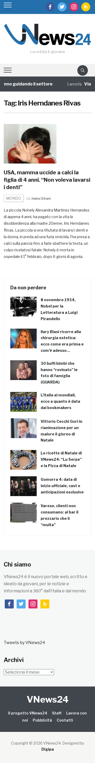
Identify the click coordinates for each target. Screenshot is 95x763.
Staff (56, 713)
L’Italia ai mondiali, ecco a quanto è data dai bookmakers (60, 401)
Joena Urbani (41, 198)
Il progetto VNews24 (27, 713)
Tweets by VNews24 (24, 642)
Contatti (65, 720)
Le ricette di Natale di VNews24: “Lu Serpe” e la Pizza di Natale (61, 459)
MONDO (13, 198)
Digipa (47, 749)
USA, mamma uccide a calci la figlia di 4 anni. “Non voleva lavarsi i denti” (47, 179)
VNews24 (48, 699)
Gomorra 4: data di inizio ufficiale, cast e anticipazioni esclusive (62, 485)
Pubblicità (42, 720)
